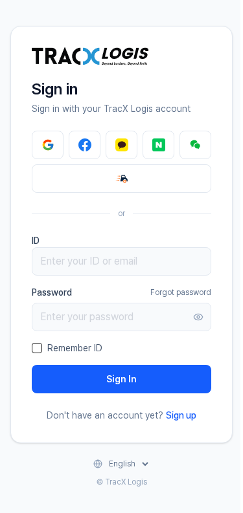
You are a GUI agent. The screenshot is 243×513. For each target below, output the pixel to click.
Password (52, 292)
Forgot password (180, 292)
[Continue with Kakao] (121, 145)
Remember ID (74, 348)
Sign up (181, 415)
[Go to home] (90, 56)
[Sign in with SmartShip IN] (121, 178)
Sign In (121, 379)
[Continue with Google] (48, 145)
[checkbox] (37, 348)
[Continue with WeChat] (195, 145)
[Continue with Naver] (158, 145)
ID (36, 240)
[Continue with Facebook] (84, 145)
